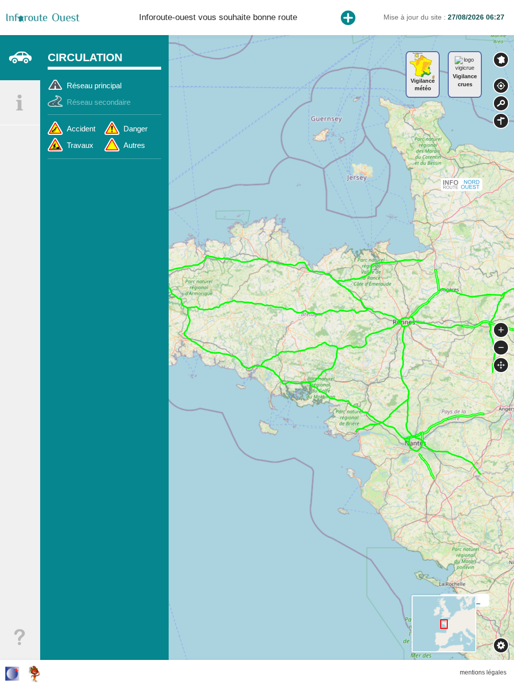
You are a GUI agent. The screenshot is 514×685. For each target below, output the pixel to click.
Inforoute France (501, 60)
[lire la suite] (348, 18)
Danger (135, 128)
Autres (134, 145)
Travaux (80, 145)
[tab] (20, 57)
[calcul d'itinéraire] (501, 121)
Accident (81, 128)
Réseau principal (94, 85)
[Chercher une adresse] (501, 103)
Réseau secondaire (99, 102)
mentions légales (483, 672)
